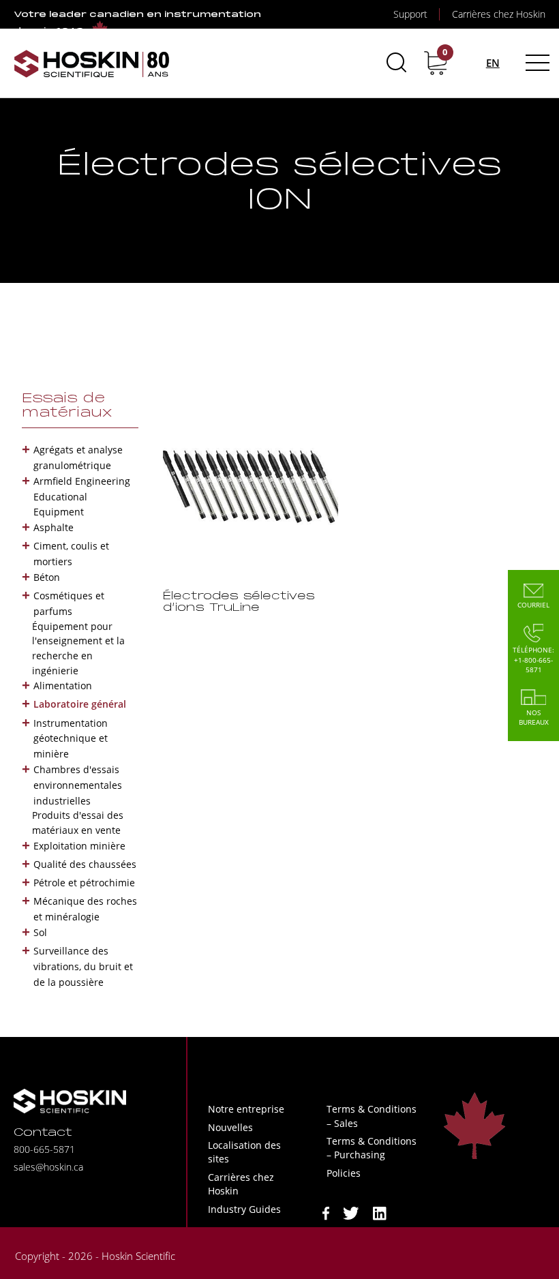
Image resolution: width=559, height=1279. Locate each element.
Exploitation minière (79, 845)
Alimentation (62, 685)
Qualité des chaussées (84, 864)
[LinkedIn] (380, 1211)
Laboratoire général (79, 703)
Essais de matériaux (67, 406)
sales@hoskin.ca (48, 1166)
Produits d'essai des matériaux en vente (77, 823)
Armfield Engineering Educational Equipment (81, 497)
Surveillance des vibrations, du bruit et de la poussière (83, 966)
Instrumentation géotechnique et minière (70, 739)
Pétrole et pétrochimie (84, 882)
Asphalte (53, 527)
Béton (46, 577)
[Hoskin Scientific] (92, 63)
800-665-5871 (44, 1149)
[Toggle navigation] (535, 63)
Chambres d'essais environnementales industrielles (77, 785)
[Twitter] (351, 1211)
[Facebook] (325, 1211)
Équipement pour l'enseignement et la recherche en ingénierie (78, 648)
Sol (40, 932)
